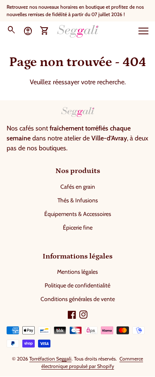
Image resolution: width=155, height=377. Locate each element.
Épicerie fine (78, 227)
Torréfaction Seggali (50, 359)
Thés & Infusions (77, 200)
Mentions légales (77, 271)
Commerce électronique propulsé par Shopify (92, 362)
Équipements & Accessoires (77, 214)
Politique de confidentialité (77, 285)
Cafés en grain (77, 186)
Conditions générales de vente (78, 299)
